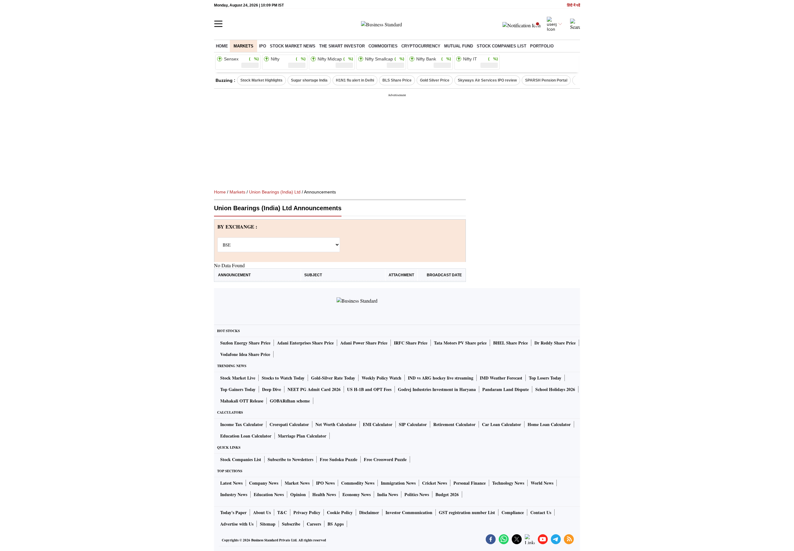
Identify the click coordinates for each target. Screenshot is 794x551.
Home (222, 46)
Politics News (416, 494)
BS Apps (336, 524)
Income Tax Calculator (241, 424)
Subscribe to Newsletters (290, 459)
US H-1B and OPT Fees (369, 389)
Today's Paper (233, 512)
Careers (314, 524)
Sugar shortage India (309, 80)
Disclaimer (369, 512)
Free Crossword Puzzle (385, 459)
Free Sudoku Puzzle (338, 459)
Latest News (231, 483)
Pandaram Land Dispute (505, 389)
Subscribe (291, 524)
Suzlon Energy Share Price (245, 343)
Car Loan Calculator (501, 424)
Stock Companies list (501, 46)
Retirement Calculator (454, 424)
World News (542, 483)
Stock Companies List (240, 459)
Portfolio (542, 46)
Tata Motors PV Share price (460, 343)
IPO (262, 46)
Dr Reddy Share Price (555, 343)
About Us (262, 512)
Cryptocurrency (420, 46)
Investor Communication (409, 512)
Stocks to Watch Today (283, 378)
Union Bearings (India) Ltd (275, 191)
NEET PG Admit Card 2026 (314, 389)
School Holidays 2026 (555, 389)
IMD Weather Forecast (501, 378)
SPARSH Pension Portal (546, 80)
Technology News (508, 483)
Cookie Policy (340, 512)
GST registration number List (467, 512)
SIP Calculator (413, 424)
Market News (297, 483)
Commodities (383, 46)
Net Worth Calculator (335, 424)
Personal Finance (469, 483)
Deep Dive (271, 389)
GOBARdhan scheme (290, 401)
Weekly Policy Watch (381, 378)
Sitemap (267, 524)
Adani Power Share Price (363, 343)
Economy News (356, 494)
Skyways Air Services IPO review (487, 80)
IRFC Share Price (410, 343)
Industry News (233, 494)
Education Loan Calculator (245, 436)
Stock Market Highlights (261, 80)
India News (387, 494)
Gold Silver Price (434, 80)
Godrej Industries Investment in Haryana (437, 389)
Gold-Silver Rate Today (333, 378)
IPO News (325, 483)
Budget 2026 (447, 494)
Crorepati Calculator (289, 424)
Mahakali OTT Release (241, 401)
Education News (269, 494)
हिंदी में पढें (573, 5)
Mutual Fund (458, 46)
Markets (243, 46)
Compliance (513, 512)
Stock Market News (292, 46)
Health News (324, 494)
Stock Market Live (237, 378)
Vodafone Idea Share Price (245, 354)
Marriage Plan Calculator (302, 436)
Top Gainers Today (238, 389)
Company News (263, 483)
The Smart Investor (342, 46)
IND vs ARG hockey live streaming (440, 378)
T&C (282, 512)
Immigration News (398, 483)
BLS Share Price (397, 80)
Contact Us (540, 512)
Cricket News (434, 483)
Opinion (298, 494)
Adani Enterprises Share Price (305, 343)
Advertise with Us (236, 524)
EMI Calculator (377, 424)
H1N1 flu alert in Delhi (355, 80)
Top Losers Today (545, 378)
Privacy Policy (306, 512)
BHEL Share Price (510, 343)
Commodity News (357, 483)
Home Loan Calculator (549, 424)
